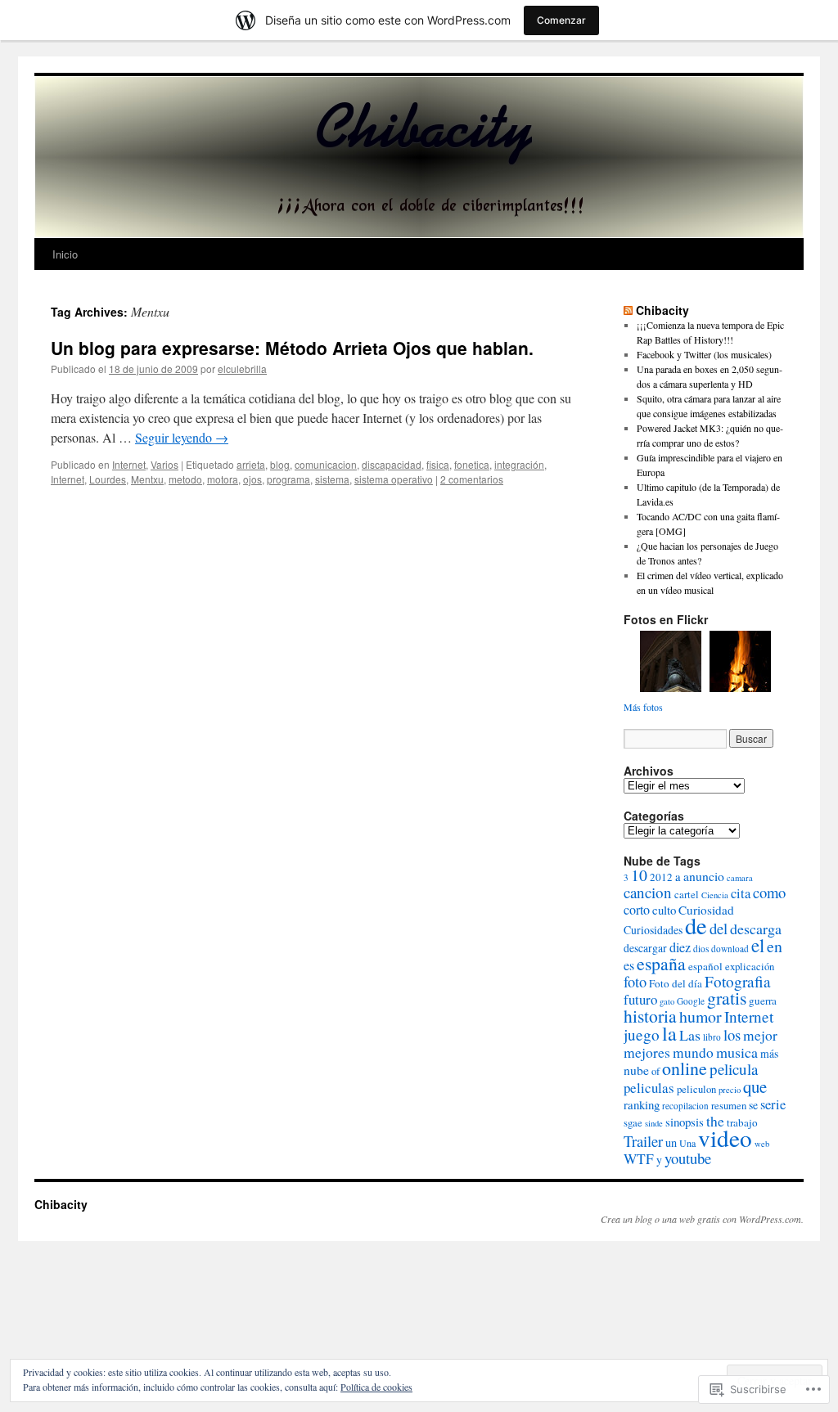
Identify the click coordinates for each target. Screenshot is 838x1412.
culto (664, 910)
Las (690, 1035)
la (669, 1033)
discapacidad (391, 464)
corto (637, 910)
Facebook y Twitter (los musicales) (704, 354)
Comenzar (561, 20)
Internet (129, 464)
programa (288, 479)
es (629, 965)
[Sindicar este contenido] (628, 310)
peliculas (649, 1087)
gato (667, 1001)
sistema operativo (393, 479)
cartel (686, 895)
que (755, 1086)
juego (642, 1034)
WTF (639, 1158)
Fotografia (738, 981)
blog (280, 464)
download (730, 948)
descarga (756, 928)
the (715, 1121)
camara (740, 878)
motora (222, 479)
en (774, 946)
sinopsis (684, 1121)
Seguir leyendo (181, 437)
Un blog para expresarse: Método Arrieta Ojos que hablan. (292, 347)
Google (691, 1001)
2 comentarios (471, 479)
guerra (763, 1000)
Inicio (65, 254)
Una (687, 1142)
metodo (185, 479)
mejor (760, 1035)
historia (650, 1016)
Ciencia (714, 895)
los (732, 1034)
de (696, 925)
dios (701, 948)
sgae (633, 1123)
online (684, 1068)
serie (773, 1104)
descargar (645, 948)
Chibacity (662, 310)
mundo (693, 1052)
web (762, 1143)
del (719, 928)
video (725, 1137)
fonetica (471, 464)
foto (635, 982)
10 (639, 875)
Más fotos (643, 706)
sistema (332, 479)
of (655, 1071)
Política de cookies (376, 1386)
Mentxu (147, 479)
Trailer (643, 1141)
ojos (252, 479)
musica (737, 1052)
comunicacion (326, 464)
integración (519, 464)
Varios (164, 464)
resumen (728, 1106)
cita (740, 893)
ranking (642, 1104)
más (769, 1053)
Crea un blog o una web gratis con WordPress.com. (702, 1218)
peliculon (696, 1089)
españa (661, 963)
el (757, 945)
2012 (661, 877)
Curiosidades (653, 930)
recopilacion (685, 1105)
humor (700, 1016)
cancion (648, 892)
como (769, 892)
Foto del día (675, 983)
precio (730, 1089)
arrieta (251, 464)
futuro (640, 999)
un (671, 1142)
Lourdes (107, 479)
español (705, 966)
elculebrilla (242, 368)
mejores (647, 1052)
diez (680, 947)
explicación (749, 967)
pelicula (734, 1069)
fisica (437, 464)
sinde (654, 1123)
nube (636, 1069)
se (753, 1105)
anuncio (703, 875)
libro (712, 1037)
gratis (726, 998)
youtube (688, 1158)
